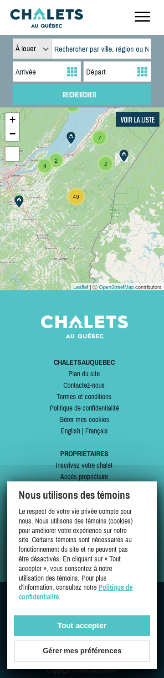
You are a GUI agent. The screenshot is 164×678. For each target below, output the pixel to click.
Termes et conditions (84, 396)
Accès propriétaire (84, 476)
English (70, 431)
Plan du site (84, 373)
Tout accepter (82, 625)
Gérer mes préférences (82, 651)
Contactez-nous (84, 385)
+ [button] (12, 119)
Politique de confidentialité (84, 408)
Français (96, 431)
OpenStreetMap (116, 286)
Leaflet (80, 286)
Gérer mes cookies (84, 419)
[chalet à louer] (46, 25)
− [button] (12, 133)
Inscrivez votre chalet (84, 465)
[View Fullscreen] (12, 154)
